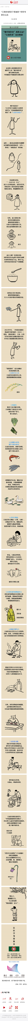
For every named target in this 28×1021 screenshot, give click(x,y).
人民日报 (4, 1002)
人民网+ (10, 1002)
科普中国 (7, 6)
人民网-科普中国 (21, 23)
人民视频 (4, 1010)
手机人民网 (16, 1002)
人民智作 (16, 1010)
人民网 (1, 6)
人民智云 (10, 1010)
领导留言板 (22, 1002)
